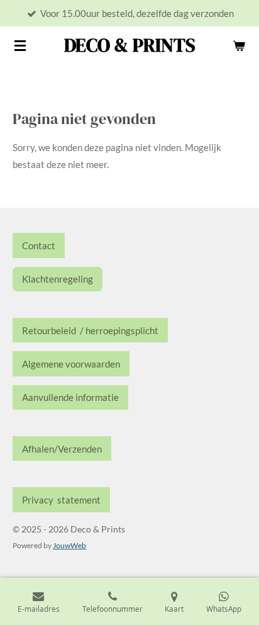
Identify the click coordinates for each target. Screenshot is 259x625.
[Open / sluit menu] (20, 45)
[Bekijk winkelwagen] (239, 45)
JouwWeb (69, 545)
